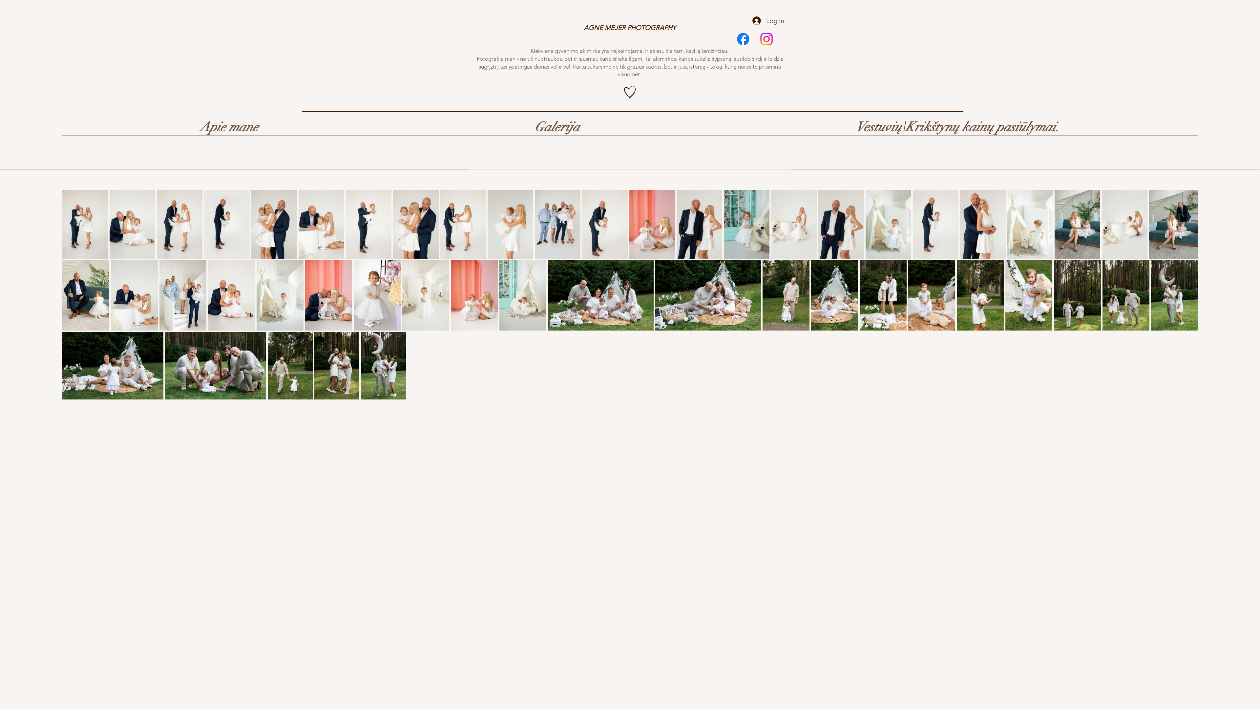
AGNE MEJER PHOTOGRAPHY (630, 28)
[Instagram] (766, 39)
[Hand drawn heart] (630, 92)
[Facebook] (743, 39)
